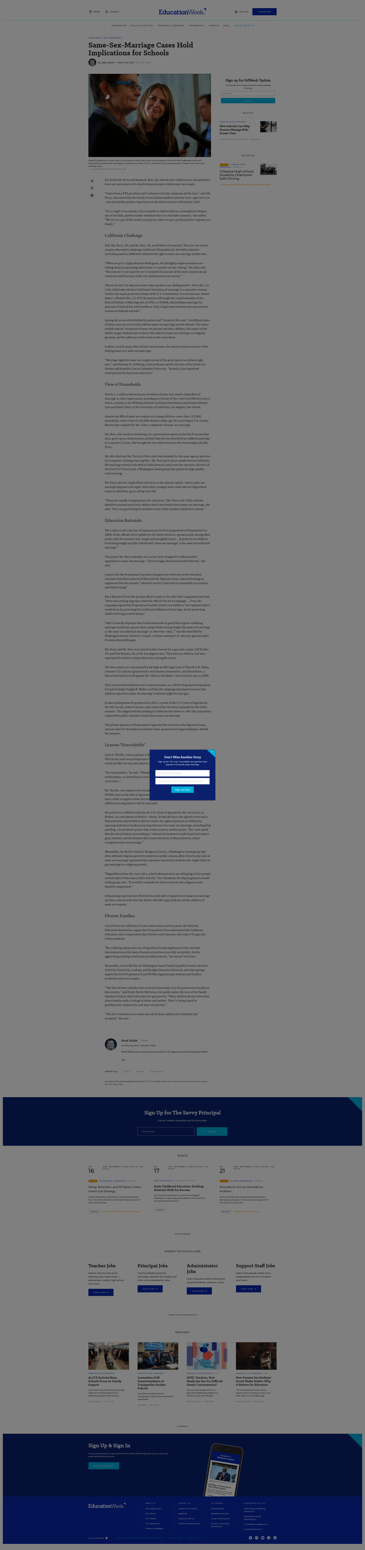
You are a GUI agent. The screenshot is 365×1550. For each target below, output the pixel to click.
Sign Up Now (182, 789)
